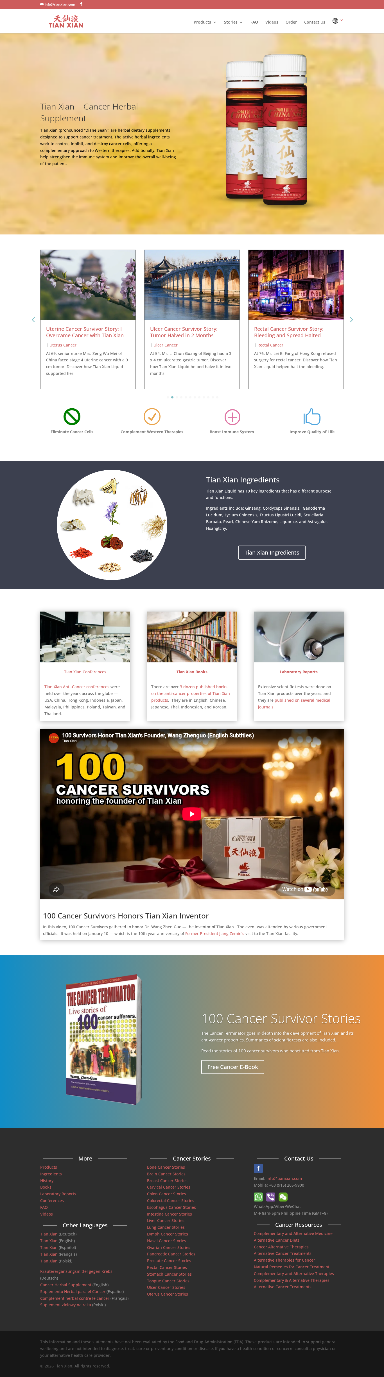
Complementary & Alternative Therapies (291, 1280)
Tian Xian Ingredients (272, 552)
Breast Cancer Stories (167, 1180)
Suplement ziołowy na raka (65, 1304)
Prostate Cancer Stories (169, 1260)
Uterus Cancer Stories (167, 1294)
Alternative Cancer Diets (276, 1240)
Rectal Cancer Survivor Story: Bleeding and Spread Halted (185, 332)
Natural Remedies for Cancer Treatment (291, 1266)
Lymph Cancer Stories (167, 1234)
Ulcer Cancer (61, 345)
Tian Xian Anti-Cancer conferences (76, 686)
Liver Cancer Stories (165, 1220)
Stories (231, 22)
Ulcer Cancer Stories (166, 1287)
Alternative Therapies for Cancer (284, 1260)
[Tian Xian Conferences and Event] (85, 661)
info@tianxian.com (284, 1178)
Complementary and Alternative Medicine (293, 1233)
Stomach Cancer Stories (169, 1274)
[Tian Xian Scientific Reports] (299, 661)
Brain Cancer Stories (166, 1174)
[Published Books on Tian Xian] (192, 661)
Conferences (52, 1200)
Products (202, 22)
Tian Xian (49, 1234)
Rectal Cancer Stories (167, 1267)
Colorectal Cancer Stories (170, 1200)
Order (291, 22)
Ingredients (51, 1174)
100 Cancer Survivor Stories (281, 1018)
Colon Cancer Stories (166, 1193)
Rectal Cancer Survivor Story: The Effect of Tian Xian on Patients (294, 332)
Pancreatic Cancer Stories (171, 1254)
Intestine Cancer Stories (169, 1214)
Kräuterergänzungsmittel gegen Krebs (76, 1271)
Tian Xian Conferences (85, 671)
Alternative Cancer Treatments (282, 1253)
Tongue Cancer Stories (168, 1280)
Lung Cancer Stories (166, 1227)
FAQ (254, 22)
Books (45, 1187)
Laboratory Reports (58, 1193)
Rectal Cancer (166, 345)
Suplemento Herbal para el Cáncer (72, 1291)
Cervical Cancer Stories (168, 1187)
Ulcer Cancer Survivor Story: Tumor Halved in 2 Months (80, 332)
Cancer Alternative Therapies (281, 1247)
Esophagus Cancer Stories (171, 1207)
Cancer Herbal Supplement (65, 1284)
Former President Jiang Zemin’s (214, 933)
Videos (271, 22)
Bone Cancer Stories (166, 1167)
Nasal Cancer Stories (166, 1240)
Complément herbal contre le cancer (74, 1298)
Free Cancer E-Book (232, 1066)
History (46, 1180)
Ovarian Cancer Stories (168, 1247)
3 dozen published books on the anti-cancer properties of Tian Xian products (190, 693)
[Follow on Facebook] (258, 1168)
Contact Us (314, 22)
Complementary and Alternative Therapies (294, 1273)
